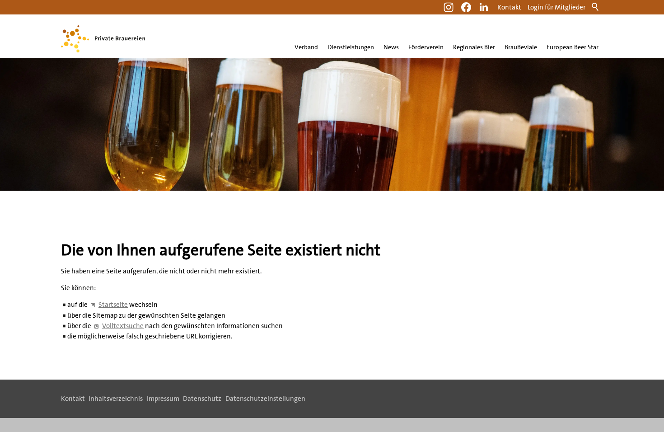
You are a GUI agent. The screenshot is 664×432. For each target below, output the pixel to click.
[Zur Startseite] (103, 38)
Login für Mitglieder (556, 7)
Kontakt (509, 7)
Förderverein (426, 47)
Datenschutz (202, 398)
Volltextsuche (123, 325)
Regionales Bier (474, 47)
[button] (484, 7)
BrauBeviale (521, 47)
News (391, 47)
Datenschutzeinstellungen (265, 398)
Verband (306, 47)
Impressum (163, 398)
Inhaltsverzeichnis (116, 398)
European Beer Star (573, 47)
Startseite (113, 304)
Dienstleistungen (350, 47)
